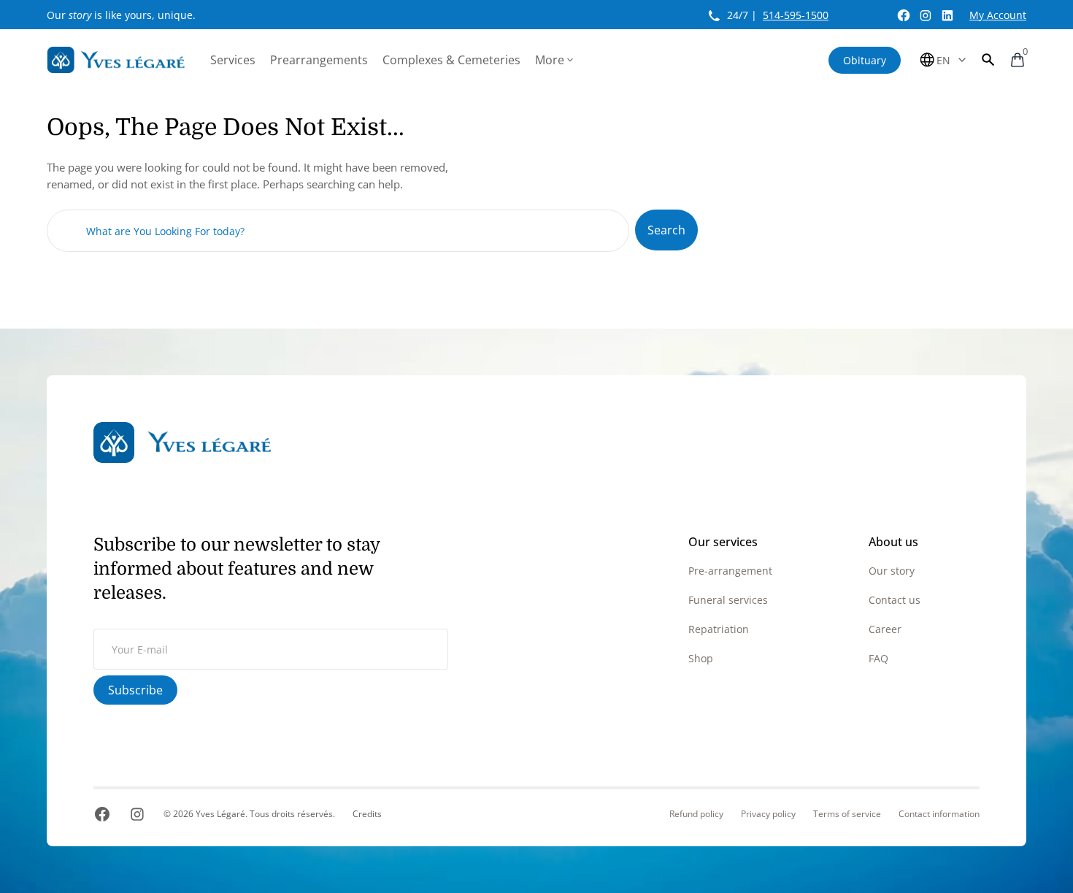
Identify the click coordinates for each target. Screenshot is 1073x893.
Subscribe (135, 690)
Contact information (939, 814)
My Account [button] (997, 15)
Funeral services (728, 600)
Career (885, 629)
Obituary (864, 60)
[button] (988, 60)
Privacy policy (768, 814)
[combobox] (338, 231)
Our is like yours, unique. (121, 15)
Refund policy (696, 814)
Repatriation (718, 629)
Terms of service (847, 814)
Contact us (894, 600)
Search (666, 230)
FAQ (878, 658)
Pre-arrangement (730, 571)
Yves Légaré (220, 814)
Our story (892, 571)
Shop (700, 658)
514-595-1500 (795, 15)
